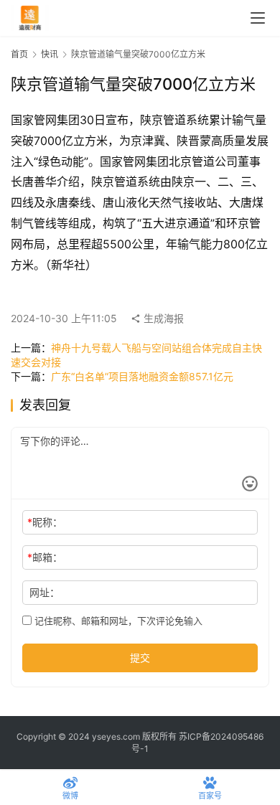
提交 (140, 657)
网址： (44, 592)
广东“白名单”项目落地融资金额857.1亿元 (142, 376)
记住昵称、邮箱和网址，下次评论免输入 (117, 620)
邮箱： (44, 557)
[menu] (258, 18)
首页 (19, 54)
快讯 (49, 54)
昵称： (44, 522)
